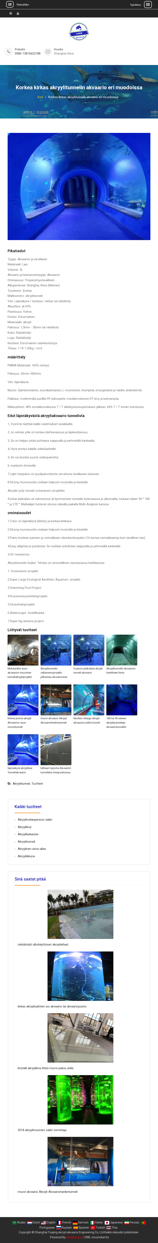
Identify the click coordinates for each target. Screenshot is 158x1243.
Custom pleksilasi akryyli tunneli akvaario (88, 670)
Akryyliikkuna (26, 856)
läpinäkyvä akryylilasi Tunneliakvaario (20, 770)
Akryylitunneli (21, 783)
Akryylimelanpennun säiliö (35, 819)
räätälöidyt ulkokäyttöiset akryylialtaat (43, 944)
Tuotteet (37, 783)
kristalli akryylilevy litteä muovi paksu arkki (45, 1068)
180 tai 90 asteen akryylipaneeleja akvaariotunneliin (116, 722)
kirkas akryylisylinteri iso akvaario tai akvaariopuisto (52, 1006)
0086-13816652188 (28, 53)
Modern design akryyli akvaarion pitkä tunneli (86, 720)
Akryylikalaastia (28, 834)
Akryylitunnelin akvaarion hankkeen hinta (121, 670)
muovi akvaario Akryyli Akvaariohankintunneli (54, 720)
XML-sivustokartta (97, 1237)
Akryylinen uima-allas (32, 849)
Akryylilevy (24, 827)
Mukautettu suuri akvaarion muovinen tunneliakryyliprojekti (20, 673)
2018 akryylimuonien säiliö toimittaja (42, 1130)
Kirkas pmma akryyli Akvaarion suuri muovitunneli (19, 722)
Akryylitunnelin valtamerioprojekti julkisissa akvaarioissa (54, 673)
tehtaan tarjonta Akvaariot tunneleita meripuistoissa (56, 770)
